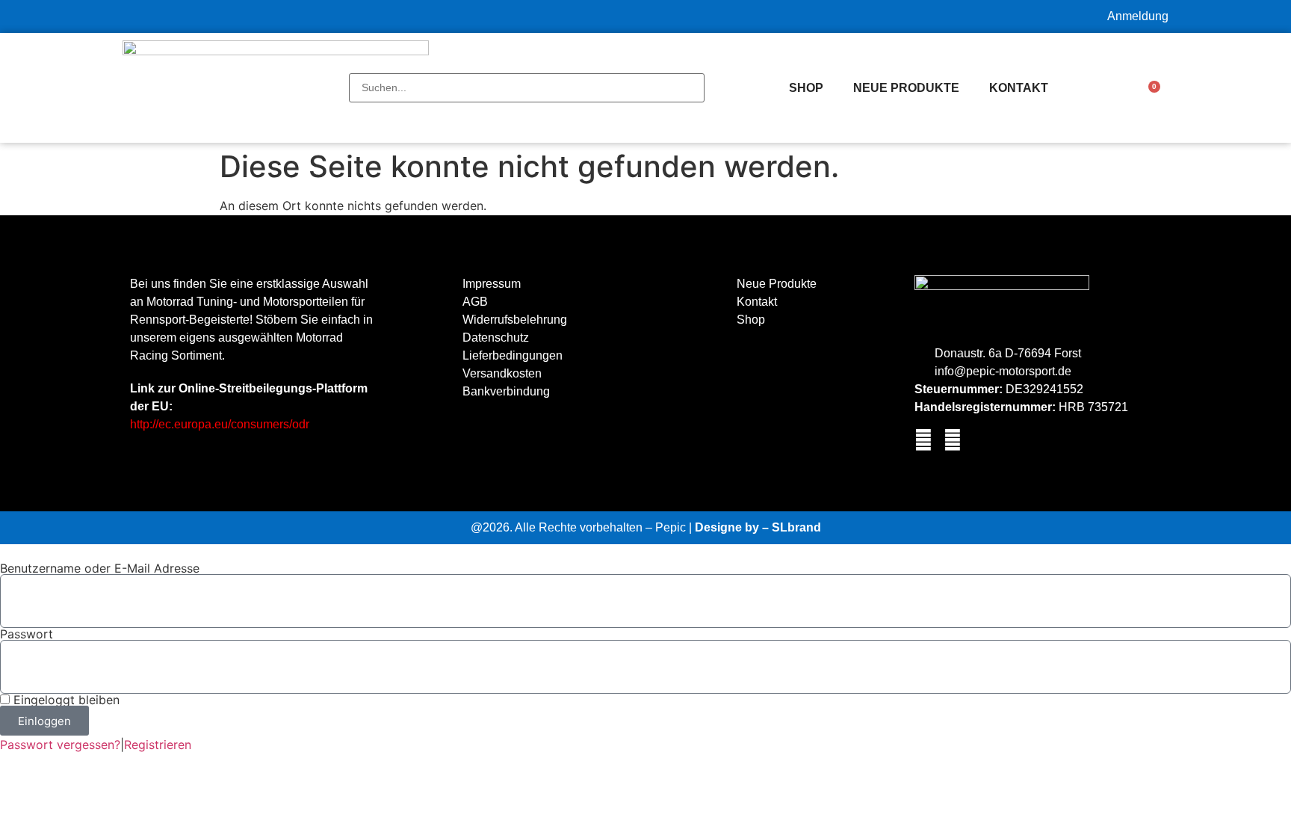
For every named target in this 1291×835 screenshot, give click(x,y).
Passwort (26, 634)
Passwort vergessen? (60, 744)
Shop (806, 87)
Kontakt (1018, 87)
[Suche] (353, 65)
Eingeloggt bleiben (65, 700)
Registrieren (157, 744)
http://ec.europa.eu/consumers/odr (219, 424)
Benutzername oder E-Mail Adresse (99, 568)
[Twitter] (953, 440)
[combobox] (527, 87)
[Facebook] (923, 440)
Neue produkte (906, 87)
